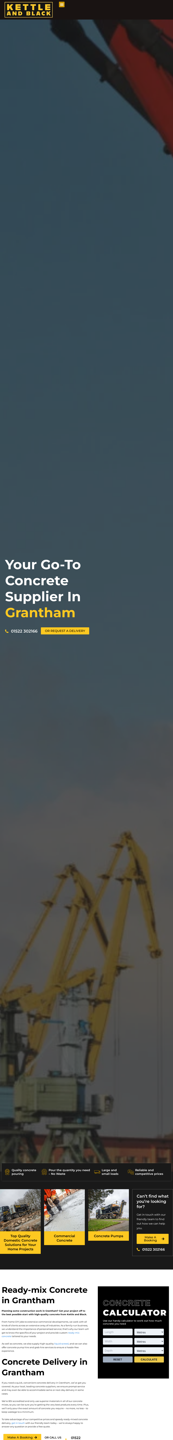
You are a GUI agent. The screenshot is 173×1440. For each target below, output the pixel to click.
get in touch (18, 1423)
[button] (62, 4)
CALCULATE (149, 1359)
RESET (117, 1359)
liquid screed (61, 1343)
